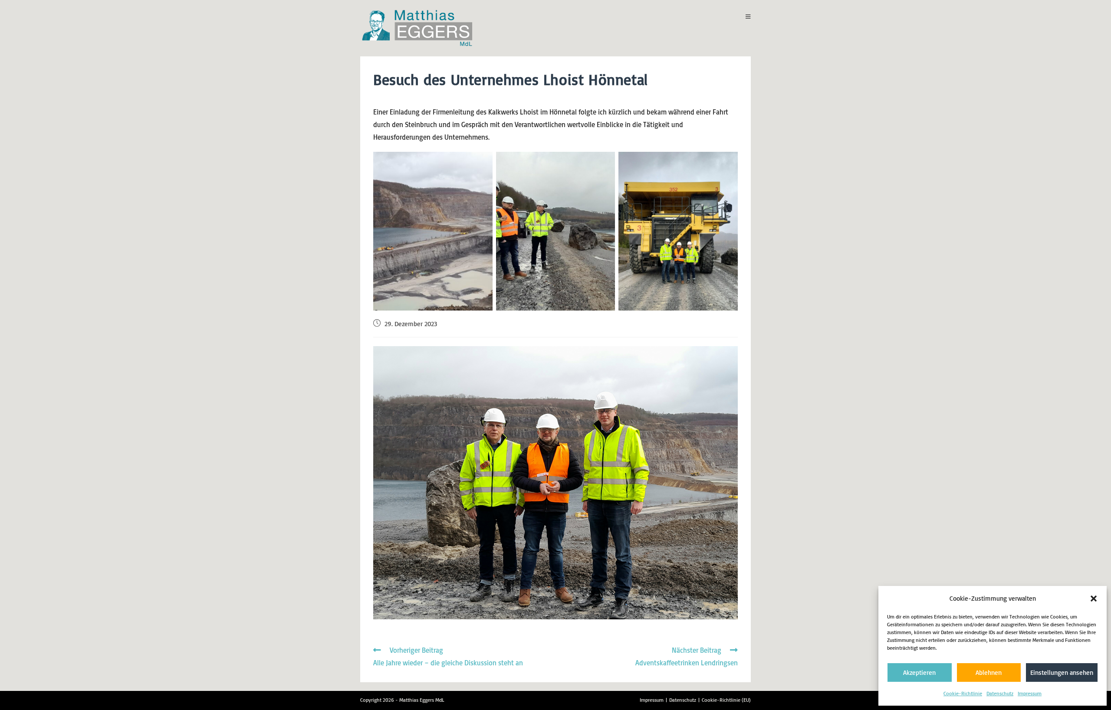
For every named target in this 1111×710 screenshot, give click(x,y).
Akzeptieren (919, 672)
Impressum (1030, 693)
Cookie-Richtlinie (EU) (726, 700)
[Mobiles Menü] (748, 16)
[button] (1093, 598)
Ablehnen (989, 672)
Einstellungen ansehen (1061, 672)
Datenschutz (999, 693)
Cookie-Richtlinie (962, 693)
